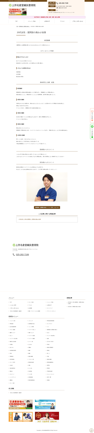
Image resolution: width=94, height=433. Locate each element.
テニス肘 (30, 374)
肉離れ (29, 347)
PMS (11, 353)
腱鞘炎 (11, 380)
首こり (11, 335)
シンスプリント (13, 377)
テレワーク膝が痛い (51, 335)
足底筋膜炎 (30, 377)
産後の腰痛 (30, 356)
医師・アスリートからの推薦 (34, 311)
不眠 (48, 356)
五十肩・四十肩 (50, 341)
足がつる (11, 347)
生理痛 (11, 344)
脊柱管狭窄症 (12, 368)
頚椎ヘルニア (31, 332)
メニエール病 (12, 320)
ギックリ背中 (12, 362)
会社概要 (30, 308)
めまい (48, 332)
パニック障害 (31, 326)
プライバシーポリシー (51, 311)
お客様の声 (47, 21)
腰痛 (29, 353)
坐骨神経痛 (12, 359)
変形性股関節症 (31, 380)
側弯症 (48, 365)
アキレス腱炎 (12, 329)
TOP (16, 21)
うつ (48, 326)
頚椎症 (48, 380)
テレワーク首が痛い (14, 338)
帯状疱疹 (11, 323)
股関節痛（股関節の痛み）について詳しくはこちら (47, 207)
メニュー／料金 (31, 21)
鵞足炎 (11, 371)
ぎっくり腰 (12, 383)
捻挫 (48, 338)
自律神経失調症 (13, 350)
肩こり (48, 353)
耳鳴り (48, 344)
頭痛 (29, 365)
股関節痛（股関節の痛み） (24, 26)
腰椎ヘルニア (12, 332)
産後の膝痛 (49, 359)
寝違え (48, 350)
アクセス (62, 21)
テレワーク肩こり (32, 329)
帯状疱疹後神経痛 (50, 320)
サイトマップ (49, 308)
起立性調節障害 (13, 326)
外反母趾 (30, 371)
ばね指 (11, 365)
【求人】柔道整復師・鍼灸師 (15, 311)
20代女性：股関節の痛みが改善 (74, 306)
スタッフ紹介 (31, 302)
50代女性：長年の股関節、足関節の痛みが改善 (30, 219)
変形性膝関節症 (50, 362)
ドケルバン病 (31, 359)
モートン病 (30, 341)
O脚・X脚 (49, 377)
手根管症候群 (49, 371)
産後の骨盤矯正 (50, 347)
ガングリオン (49, 323)
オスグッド (12, 374)
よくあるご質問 (13, 305)
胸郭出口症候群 (13, 341)
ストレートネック (50, 374)
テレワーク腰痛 (31, 338)
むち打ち (30, 344)
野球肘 (48, 368)
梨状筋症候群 (31, 362)
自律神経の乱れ (31, 323)
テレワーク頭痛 (31, 335)
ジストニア (30, 320)
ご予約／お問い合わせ (77, 21)
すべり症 (30, 368)
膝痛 (29, 350)
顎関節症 (11, 356)
